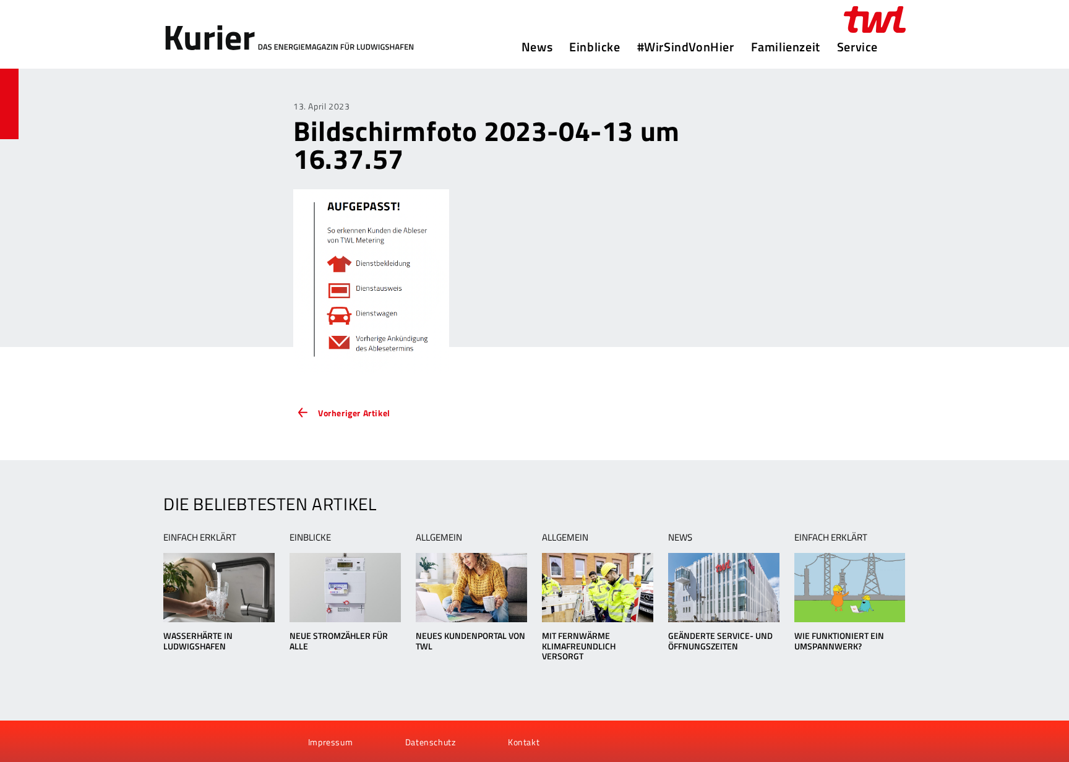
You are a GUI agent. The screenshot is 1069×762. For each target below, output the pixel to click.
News (537, 47)
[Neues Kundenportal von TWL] (471, 587)
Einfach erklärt (199, 537)
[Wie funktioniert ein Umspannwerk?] (849, 587)
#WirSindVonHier (685, 47)
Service (857, 47)
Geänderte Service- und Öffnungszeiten (720, 641)
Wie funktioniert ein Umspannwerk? (839, 641)
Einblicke (594, 47)
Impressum (330, 741)
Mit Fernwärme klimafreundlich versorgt (579, 646)
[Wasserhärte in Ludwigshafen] (218, 587)
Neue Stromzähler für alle (339, 641)
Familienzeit (785, 47)
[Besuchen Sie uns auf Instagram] (239, 741)
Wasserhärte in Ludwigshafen (198, 641)
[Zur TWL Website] (875, 19)
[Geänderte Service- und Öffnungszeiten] (723, 587)
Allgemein (439, 537)
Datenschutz (430, 741)
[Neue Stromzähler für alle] (345, 587)
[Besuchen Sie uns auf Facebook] (177, 741)
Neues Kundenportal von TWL (470, 641)
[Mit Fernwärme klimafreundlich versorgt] (597, 587)
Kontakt (523, 741)
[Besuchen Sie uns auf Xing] (218, 741)
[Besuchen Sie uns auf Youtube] (198, 741)
